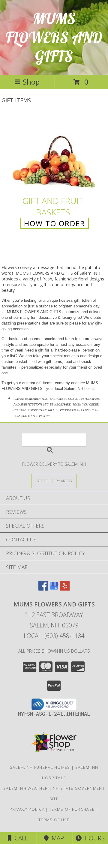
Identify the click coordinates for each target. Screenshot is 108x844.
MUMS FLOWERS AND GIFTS (54, 37)
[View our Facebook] (43, 588)
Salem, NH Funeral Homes (40, 767)
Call (20, 838)
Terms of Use (54, 819)
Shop (31, 82)
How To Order (54, 223)
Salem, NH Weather (25, 788)
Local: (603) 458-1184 (54, 636)
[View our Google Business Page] (54, 588)
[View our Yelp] (65, 588)
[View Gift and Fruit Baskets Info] (54, 154)
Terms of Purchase (71, 809)
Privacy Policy (27, 809)
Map (56, 838)
